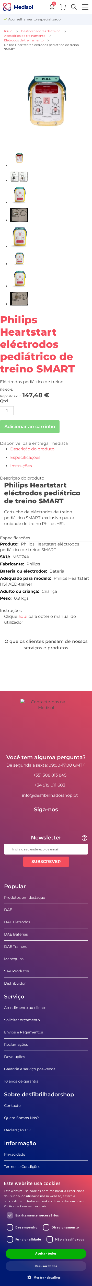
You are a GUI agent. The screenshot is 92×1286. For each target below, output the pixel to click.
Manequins (14, 959)
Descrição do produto (32, 449)
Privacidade (14, 1154)
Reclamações (16, 1044)
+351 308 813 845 (49, 775)
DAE (8, 909)
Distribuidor (15, 983)
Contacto (12, 1105)
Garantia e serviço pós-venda (29, 1069)
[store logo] (18, 7)
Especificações (25, 457)
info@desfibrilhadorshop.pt (50, 795)
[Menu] (85, 7)
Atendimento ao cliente (25, 1007)
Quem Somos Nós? (21, 1118)
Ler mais (39, 1206)
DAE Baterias (16, 934)
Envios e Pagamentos (23, 1032)
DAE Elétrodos (17, 922)
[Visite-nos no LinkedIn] (46, 821)
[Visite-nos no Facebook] (31, 821)
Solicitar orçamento (22, 1020)
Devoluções (14, 1056)
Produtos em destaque (24, 897)
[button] (46, 1277)
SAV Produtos (16, 971)
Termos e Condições (22, 1166)
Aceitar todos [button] (45, 1253)
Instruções (21, 465)
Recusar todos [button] (46, 1266)
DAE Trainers (15, 946)
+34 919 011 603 (49, 785)
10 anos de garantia (21, 1081)
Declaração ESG (18, 1130)
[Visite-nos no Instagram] (60, 821)
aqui (22, 616)
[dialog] (46, 1230)
